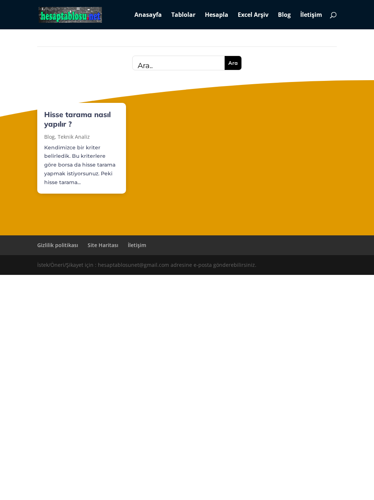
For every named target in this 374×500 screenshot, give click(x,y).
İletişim (311, 15)
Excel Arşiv (253, 15)
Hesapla (216, 15)
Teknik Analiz (74, 136)
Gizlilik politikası (57, 245)
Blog (284, 15)
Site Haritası (103, 245)
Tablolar (183, 15)
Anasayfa (148, 15)
